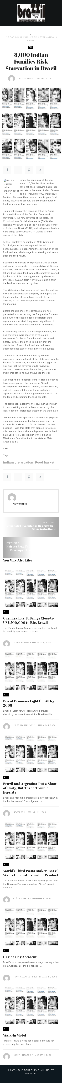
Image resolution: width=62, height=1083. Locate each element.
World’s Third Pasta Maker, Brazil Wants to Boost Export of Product (31, 872)
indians (9, 462)
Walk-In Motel (14, 1035)
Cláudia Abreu (21, 898)
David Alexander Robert (28, 977)
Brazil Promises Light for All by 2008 (28, 703)
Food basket (44, 462)
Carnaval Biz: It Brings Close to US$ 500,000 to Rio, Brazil (28, 620)
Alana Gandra (21, 642)
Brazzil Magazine (23, 1055)
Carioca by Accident (20, 957)
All (31, 34)
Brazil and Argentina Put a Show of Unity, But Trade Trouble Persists (30, 788)
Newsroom (28, 78)
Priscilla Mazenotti (24, 725)
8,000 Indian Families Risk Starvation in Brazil (32, 39)
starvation (25, 462)
